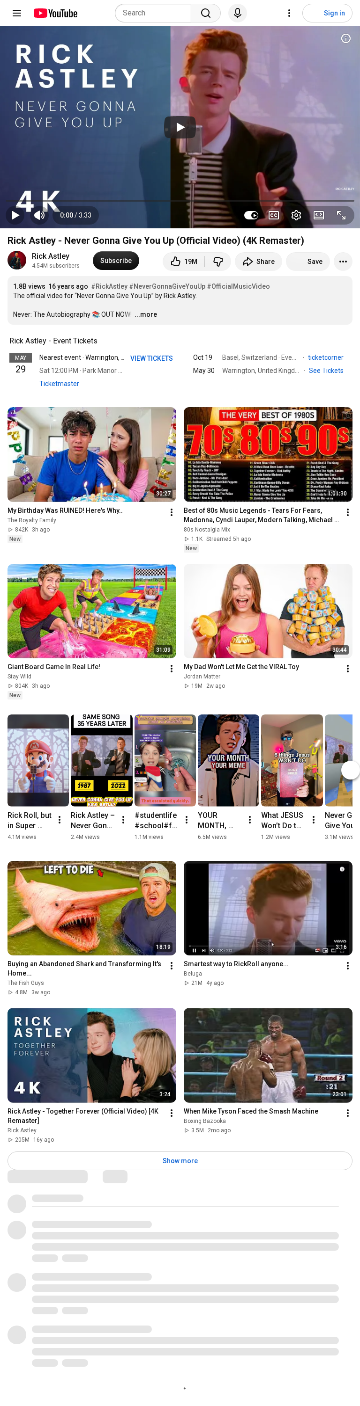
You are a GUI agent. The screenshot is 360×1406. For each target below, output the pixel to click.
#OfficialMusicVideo (238, 286)
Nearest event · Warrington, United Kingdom (103, 357)
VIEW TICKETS (152, 358)
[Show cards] (346, 38)
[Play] (180, 127)
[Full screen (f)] (341, 215)
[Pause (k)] (15, 215)
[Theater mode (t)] (319, 215)
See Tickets (327, 370)
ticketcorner (326, 357)
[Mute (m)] (39, 215)
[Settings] (289, 13)
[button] (75, 215)
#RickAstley (109, 286)
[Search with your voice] (237, 13)
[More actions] (343, 261)
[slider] (180, 200)
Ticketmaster (59, 383)
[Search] (206, 13)
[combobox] (156, 13)
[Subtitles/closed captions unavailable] (273, 215)
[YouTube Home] (55, 13)
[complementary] (103, 341)
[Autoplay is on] (251, 215)
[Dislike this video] (218, 261)
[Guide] (16, 13)
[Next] (350, 770)
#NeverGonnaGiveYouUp (167, 286)
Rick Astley (50, 256)
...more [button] (146, 314)
